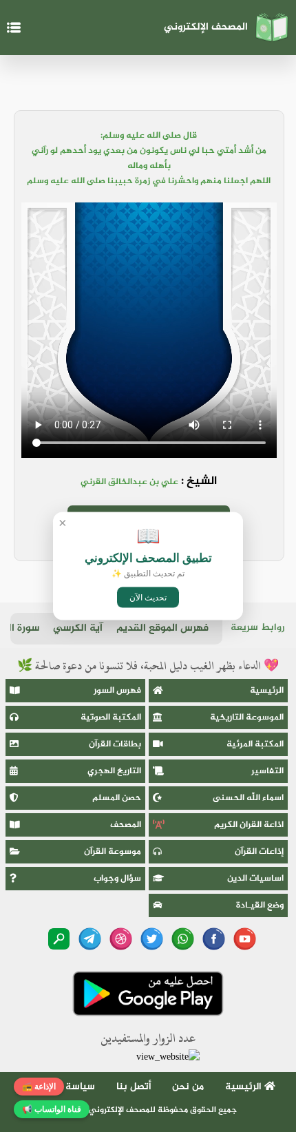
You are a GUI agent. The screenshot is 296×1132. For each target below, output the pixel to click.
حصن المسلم (116, 798)
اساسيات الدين (255, 878)
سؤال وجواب (117, 878)
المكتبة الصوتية (111, 717)
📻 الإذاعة (39, 1086)
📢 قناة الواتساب (51, 1109)
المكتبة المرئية (255, 744)
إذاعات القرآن (259, 851)
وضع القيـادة (260, 905)
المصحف (125, 824)
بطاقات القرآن (115, 744)
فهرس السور (117, 690)
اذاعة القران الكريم (249, 824)
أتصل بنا (133, 1087)
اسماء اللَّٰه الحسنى (248, 798)
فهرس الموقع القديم (162, 628)
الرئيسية (267, 690)
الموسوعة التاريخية (247, 717)
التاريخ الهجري (114, 771)
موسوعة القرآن (112, 851)
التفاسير (267, 771)
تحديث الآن (148, 597)
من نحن (188, 1087)
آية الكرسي (78, 628)
